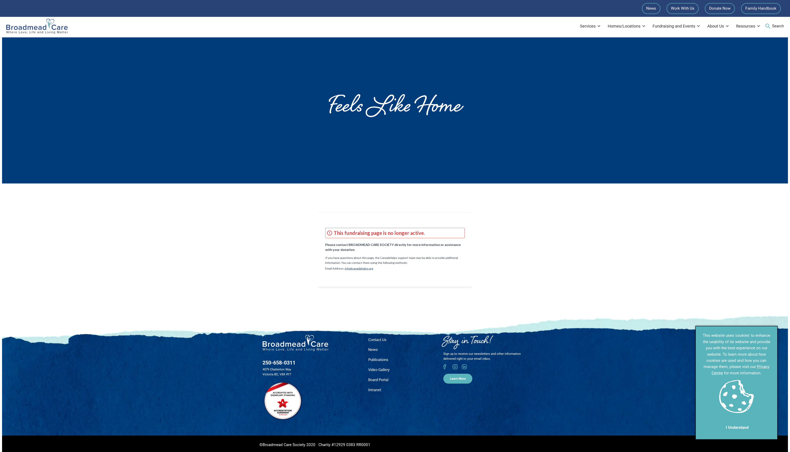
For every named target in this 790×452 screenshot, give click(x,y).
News (651, 8)
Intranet (374, 390)
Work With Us (682, 8)
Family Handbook (760, 8)
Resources (745, 26)
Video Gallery (379, 370)
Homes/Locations (624, 26)
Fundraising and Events (674, 26)
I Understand (737, 427)
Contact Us (377, 340)
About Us (715, 26)
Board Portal (378, 380)
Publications (378, 359)
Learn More (458, 379)
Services (588, 26)
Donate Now (720, 8)
